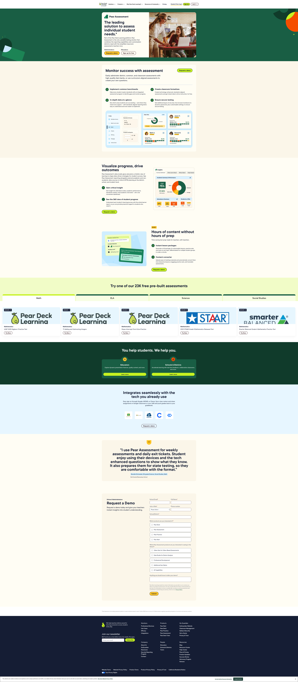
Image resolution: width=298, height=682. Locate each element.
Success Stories (184, 657)
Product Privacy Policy (148, 670)
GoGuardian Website (185, 626)
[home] (103, 4)
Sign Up (186, 4)
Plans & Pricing (184, 652)
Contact (143, 656)
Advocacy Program (185, 659)
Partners (182, 662)
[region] (149, 679)
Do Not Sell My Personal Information (223, 679)
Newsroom (144, 650)
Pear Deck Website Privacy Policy (105, 679)
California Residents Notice (177, 670)
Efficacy (143, 631)
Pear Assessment (165, 633)
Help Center (183, 650)
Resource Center (184, 647)
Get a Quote (183, 633)
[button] (112, 4)
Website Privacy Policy (120, 670)
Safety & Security (184, 631)
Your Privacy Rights (111, 672)
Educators (163, 645)
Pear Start (163, 626)
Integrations (144, 633)
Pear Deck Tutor (165, 635)
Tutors (162, 650)
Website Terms (106, 670)
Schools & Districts (166, 647)
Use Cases (144, 628)
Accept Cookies (238, 679)
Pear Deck (163, 628)
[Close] (295, 679)
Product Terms (134, 670)
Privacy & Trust (184, 635)
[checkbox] (170, 532)
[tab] (38, 297)
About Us (144, 645)
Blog (180, 645)
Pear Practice (164, 631)
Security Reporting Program (146, 653)
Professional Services (147, 626)
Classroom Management (186, 628)
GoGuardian (145, 647)
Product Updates (184, 654)
